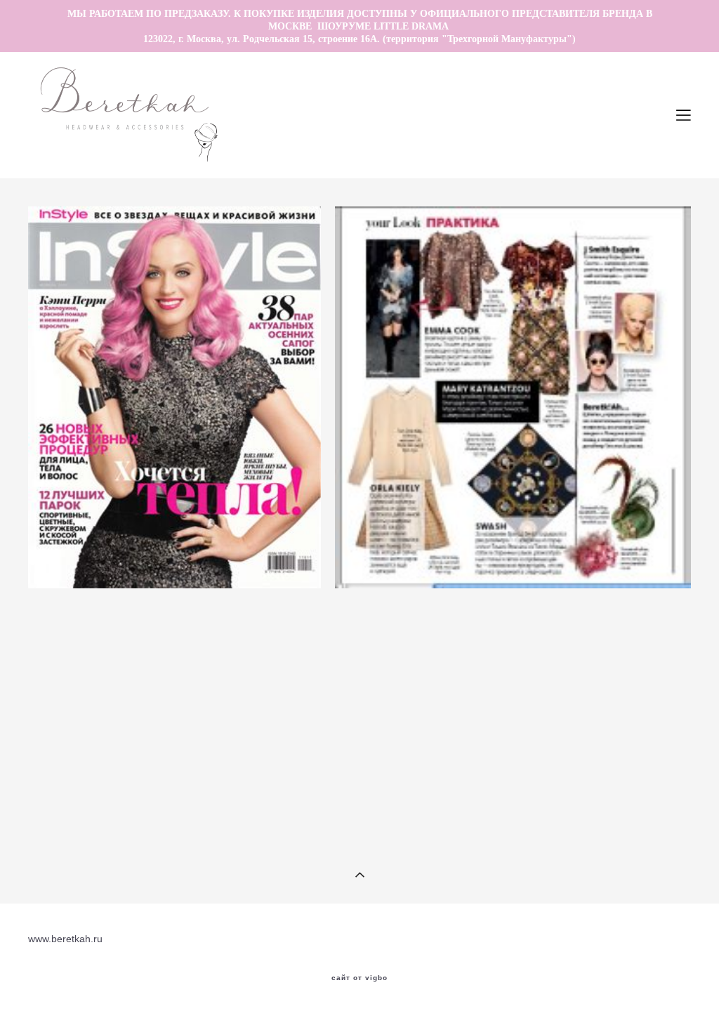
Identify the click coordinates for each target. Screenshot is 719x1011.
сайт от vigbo (359, 978)
